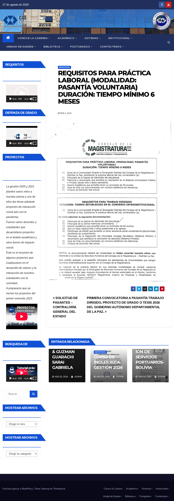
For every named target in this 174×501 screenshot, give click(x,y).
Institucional (119, 38)
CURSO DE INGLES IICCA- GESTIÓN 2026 (108, 362)
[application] (21, 93)
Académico (66, 38)
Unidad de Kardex (19, 46)
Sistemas (91, 38)
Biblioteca (52, 46)
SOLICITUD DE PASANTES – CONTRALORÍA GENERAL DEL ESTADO (65, 307)
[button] (169, 42)
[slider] (20, 99)
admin (78, 376)
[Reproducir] (10, 99)
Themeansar (59, 488)
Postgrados (80, 46)
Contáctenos (111, 46)
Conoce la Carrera (33, 38)
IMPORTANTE (64, 67)
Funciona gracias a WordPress (18, 488)
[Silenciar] (31, 99)
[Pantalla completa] (35, 99)
